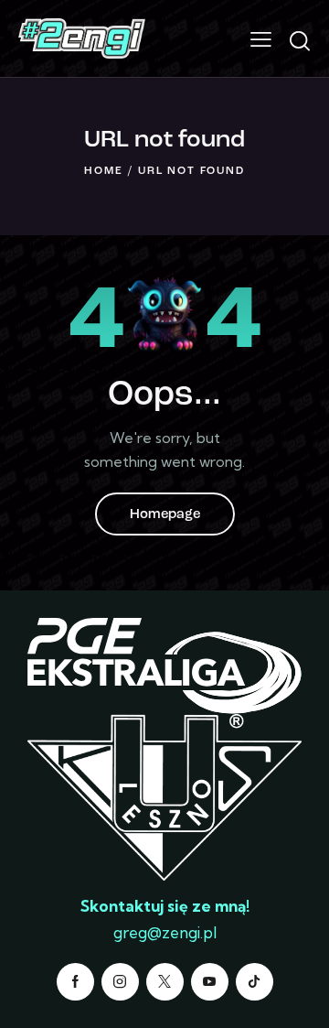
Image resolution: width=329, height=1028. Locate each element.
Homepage (165, 515)
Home (103, 171)
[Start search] (299, 41)
